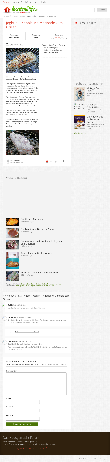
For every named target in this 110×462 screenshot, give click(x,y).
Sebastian (16, 160)
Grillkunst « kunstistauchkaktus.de (27, 332)
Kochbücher (26, 2)
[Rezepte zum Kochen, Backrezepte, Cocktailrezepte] (20, 9)
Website (9, 415)
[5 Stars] (62, 37)
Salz (45, 52)
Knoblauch (10, 103)
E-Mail (9, 407)
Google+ (104, 459)
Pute (52, 286)
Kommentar (11, 371)
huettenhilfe (7, 16)
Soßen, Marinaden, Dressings (51, 284)
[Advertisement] (92, 53)
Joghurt (32, 286)
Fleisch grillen (19, 286)
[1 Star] (56, 37)
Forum (15, 2)
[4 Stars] (60, 37)
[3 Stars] (59, 37)
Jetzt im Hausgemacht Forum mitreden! (25, 448)
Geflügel (22, 16)
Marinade (47, 286)
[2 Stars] (57, 37)
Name (9, 398)
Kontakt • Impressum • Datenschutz (90, 459)
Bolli (10, 305)
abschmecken (29, 92)
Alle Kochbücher (81, 133)
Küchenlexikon (41, 2)
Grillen (27, 286)
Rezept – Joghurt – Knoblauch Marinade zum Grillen (43, 16)
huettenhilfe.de (7, 459)
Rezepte (7, 2)
